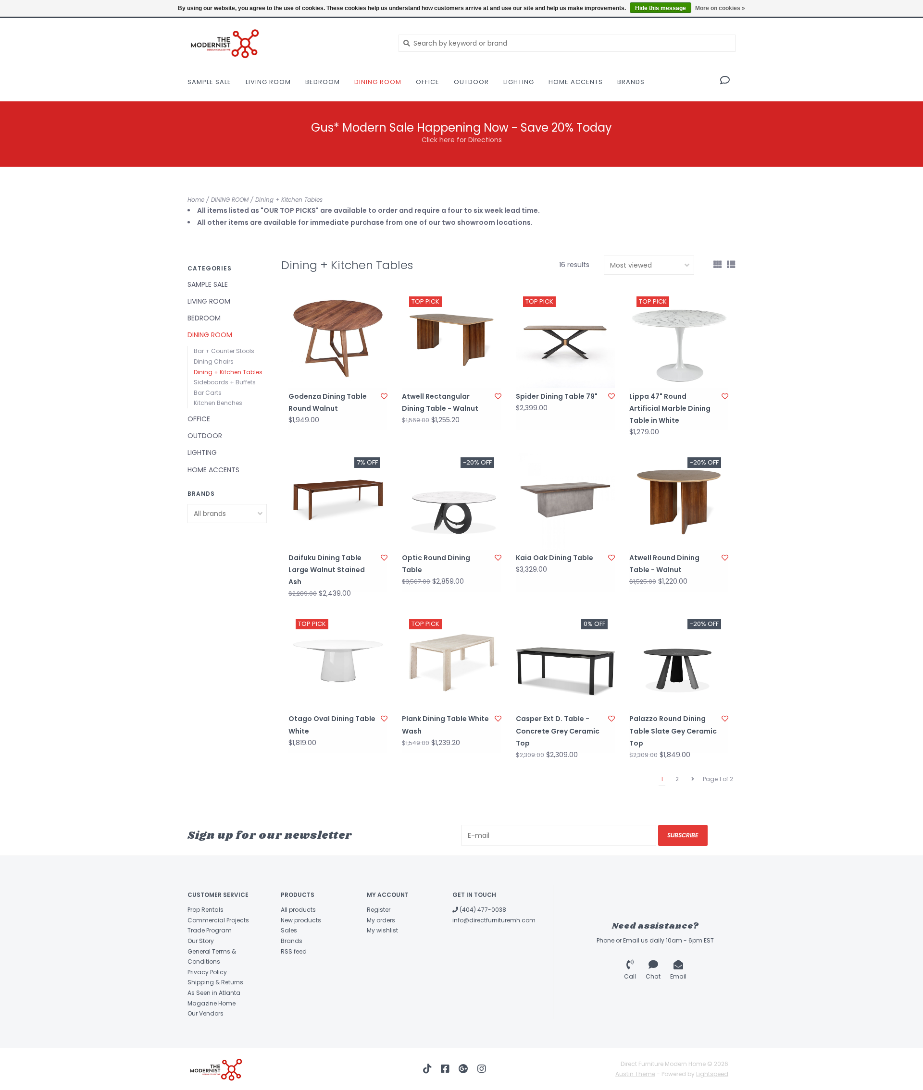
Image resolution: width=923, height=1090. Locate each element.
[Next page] (693, 779)
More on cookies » (720, 8)
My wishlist (382, 930)
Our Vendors (205, 1013)
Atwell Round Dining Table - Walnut (664, 564)
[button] (725, 81)
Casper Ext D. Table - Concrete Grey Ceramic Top (557, 730)
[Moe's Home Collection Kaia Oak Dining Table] (565, 499)
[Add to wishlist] (384, 396)
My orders (381, 920)
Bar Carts (208, 393)
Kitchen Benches (218, 403)
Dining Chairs (214, 361)
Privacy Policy (207, 972)
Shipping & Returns (215, 982)
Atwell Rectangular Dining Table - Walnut (440, 402)
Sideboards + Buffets (225, 382)
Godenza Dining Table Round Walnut (327, 402)
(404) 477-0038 (482, 910)
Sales (289, 930)
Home (195, 200)
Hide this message (660, 8)
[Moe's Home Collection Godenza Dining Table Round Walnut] (337, 338)
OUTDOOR (471, 81)
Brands (631, 81)
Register (378, 910)
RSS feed (294, 951)
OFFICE (427, 81)
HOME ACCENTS (576, 81)
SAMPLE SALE (209, 81)
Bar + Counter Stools (224, 351)
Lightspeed (712, 1074)
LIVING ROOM (268, 81)
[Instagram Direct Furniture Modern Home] (482, 1069)
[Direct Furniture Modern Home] (285, 43)
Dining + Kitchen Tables (289, 200)
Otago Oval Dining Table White (331, 724)
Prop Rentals (205, 910)
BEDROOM (322, 81)
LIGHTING (518, 81)
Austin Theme (635, 1074)
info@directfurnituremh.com (494, 920)
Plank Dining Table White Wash (445, 724)
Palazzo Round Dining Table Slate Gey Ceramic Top (673, 730)
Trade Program (209, 930)
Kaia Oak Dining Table (554, 558)
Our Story (200, 941)
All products (298, 910)
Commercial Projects (218, 920)
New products (301, 920)
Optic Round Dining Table (436, 564)
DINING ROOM (377, 81)
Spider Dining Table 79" (557, 396)
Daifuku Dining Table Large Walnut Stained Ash (326, 570)
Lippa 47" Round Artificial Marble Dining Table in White (670, 408)
